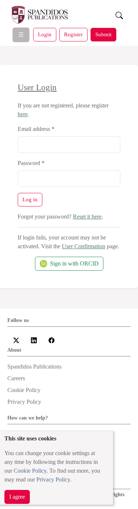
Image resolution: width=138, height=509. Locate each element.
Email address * (36, 129)
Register (73, 34)
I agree (17, 497)
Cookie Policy (30, 471)
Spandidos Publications (34, 366)
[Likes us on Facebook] (51, 340)
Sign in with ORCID (74, 263)
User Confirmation (83, 246)
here (23, 114)
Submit (103, 34)
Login (45, 34)
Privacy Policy (53, 479)
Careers (16, 378)
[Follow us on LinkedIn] (34, 340)
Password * (31, 163)
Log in (30, 199)
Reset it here (87, 216)
